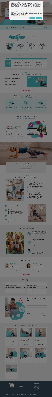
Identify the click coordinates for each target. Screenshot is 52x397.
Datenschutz (20, 15)
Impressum (24, 15)
